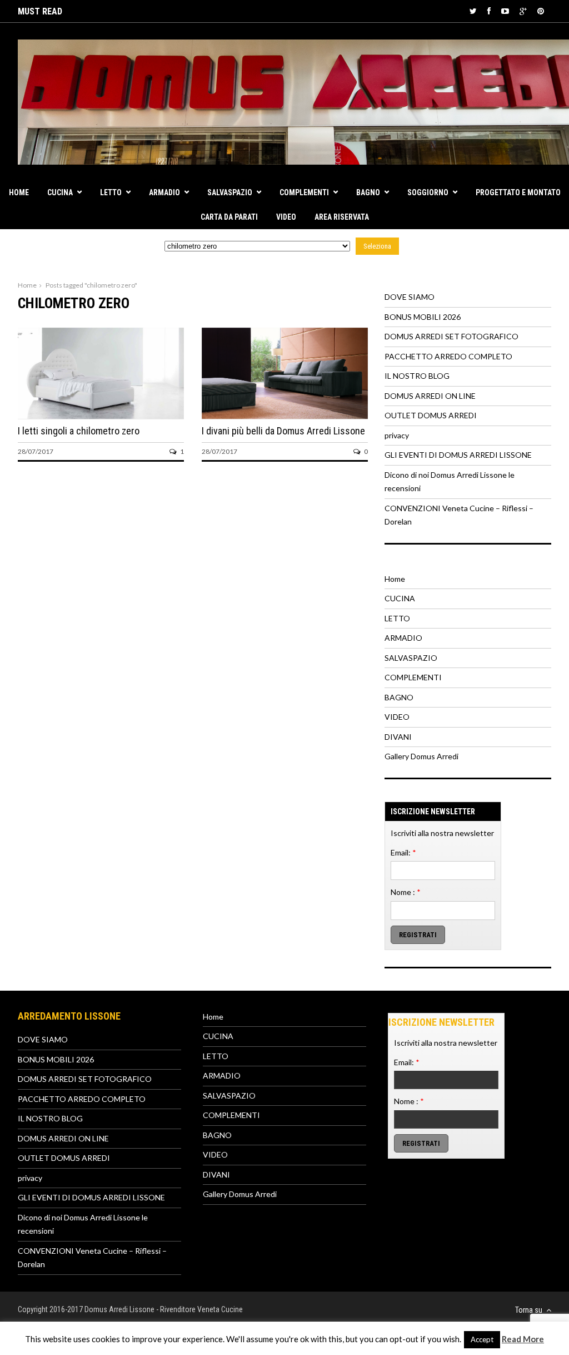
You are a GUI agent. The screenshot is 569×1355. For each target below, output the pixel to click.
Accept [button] (482, 1339)
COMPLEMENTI (304, 192)
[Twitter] (473, 11)
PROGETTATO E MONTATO (518, 192)
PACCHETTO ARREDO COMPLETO (448, 356)
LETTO (111, 192)
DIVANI (398, 736)
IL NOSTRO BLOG (417, 375)
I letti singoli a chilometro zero (78, 431)
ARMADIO (164, 192)
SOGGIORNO (427, 192)
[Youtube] (505, 11)
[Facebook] (489, 11)
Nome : (406, 892)
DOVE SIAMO (410, 296)
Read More (523, 1339)
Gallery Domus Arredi (421, 756)
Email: (403, 852)
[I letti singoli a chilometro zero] (101, 416)
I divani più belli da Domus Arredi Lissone (283, 431)
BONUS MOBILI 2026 (423, 317)
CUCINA (60, 192)
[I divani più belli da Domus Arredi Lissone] (285, 416)
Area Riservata (342, 216)
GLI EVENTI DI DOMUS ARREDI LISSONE (458, 454)
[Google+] (523, 11)
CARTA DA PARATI (229, 216)
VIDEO (286, 216)
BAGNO (368, 192)
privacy (397, 435)
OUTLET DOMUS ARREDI (431, 415)
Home (19, 192)
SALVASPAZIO (229, 192)
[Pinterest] (540, 11)
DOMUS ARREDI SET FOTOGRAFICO (451, 336)
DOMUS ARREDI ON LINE (430, 395)
